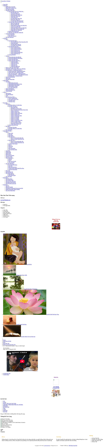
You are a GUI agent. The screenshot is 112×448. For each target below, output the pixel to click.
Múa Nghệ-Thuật (9, 173)
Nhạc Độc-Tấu (11, 140)
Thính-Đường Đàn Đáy (13, 82)
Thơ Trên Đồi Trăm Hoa (13, 46)
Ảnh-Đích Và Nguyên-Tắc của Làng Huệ (14, 188)
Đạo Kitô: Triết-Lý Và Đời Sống (15, 105)
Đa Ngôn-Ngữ (6, 407)
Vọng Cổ (10, 147)
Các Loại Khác (11, 162)
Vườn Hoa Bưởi (14, 61)
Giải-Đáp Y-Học (11, 101)
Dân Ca (9, 144)
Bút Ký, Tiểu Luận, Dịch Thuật (12, 67)
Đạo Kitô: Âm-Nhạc (12, 106)
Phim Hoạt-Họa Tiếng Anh (16, 15)
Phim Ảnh (8, 170)
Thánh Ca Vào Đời (15, 118)
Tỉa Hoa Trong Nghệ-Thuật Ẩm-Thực (16, 168)
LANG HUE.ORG (47, 445)
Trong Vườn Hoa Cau (15, 51)
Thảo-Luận (8, 78)
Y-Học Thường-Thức (12, 98)
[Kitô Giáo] (10, 104)
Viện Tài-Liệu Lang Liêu (11, 183)
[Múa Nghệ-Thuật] (13, 173)
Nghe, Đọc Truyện (12, 161)
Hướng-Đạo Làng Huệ (10, 6)
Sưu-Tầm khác (9, 176)
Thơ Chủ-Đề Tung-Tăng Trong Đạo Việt (19, 41)
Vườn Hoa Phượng (15, 63)
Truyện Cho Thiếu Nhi (15, 26)
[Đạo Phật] (10, 126)
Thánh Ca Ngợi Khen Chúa (16, 120)
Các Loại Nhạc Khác (12, 149)
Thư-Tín (7, 185)
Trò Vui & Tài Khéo (10, 155)
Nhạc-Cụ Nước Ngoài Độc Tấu (17, 142)
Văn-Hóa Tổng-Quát (10, 79)
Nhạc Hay (10, 134)
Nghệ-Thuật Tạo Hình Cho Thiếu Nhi (19, 25)
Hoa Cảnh (10, 166)
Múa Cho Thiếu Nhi (15, 23)
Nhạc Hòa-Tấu (11, 136)
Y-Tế (7, 95)
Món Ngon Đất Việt (12, 167)
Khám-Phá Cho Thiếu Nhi (16, 30)
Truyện (7, 56)
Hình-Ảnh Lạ (8, 154)
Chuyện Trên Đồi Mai (10, 77)
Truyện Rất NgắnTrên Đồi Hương (15, 58)
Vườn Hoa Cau (14, 65)
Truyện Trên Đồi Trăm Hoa (14, 60)
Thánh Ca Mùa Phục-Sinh (16, 115)
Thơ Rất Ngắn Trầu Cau (16, 44)
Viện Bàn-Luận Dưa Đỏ (11, 182)
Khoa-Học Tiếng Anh (15, 19)
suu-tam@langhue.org (5, 200)
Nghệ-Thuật (5, 80)
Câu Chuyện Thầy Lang (13, 99)
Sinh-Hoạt (5, 184)
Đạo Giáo (5, 102)
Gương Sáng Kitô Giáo (13, 125)
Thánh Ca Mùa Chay (15, 114)
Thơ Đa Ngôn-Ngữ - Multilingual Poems (16, 71)
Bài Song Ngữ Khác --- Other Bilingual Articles (18, 74)
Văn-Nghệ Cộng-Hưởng (16, 45)
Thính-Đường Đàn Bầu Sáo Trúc (15, 84)
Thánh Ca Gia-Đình (15, 119)
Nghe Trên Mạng (9, 157)
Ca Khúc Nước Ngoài (12, 143)
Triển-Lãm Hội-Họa (10, 88)
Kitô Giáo (8, 104)
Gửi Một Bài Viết (6, 373)
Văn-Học (5, 38)
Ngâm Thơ (10, 146)
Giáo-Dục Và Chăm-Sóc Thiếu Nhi (15, 32)
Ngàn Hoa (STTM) (7, 130)
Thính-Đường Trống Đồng (13, 85)
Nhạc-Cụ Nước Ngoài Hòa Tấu (17, 139)
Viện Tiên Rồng (9, 178)
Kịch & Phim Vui (9, 171)
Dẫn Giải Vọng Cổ (12, 36)
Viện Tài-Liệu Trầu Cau (11, 181)
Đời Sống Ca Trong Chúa (16, 108)
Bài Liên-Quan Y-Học (10, 96)
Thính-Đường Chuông (13, 86)
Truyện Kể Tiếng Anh (15, 13)
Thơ (6, 39)
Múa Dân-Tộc (11, 174)
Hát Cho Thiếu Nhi (15, 24)
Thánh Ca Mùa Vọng (15, 112)
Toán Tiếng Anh (14, 17)
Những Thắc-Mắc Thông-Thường (13, 189)
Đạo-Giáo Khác (9, 129)
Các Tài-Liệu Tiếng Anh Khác (17, 20)
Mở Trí (9, 160)
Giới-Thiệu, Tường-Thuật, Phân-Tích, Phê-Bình (15, 68)
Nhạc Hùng (10, 135)
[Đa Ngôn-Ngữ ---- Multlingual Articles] (22, 70)
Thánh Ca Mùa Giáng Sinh (16, 113)
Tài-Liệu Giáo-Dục (10, 37)
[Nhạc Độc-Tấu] (14, 140)
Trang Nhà (5, 4)
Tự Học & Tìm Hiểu (10, 33)
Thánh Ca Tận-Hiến (15, 116)
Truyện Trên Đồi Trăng (13, 59)
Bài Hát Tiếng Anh (15, 12)
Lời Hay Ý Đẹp (9, 156)
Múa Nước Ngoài (12, 175)
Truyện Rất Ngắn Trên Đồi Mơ (14, 57)
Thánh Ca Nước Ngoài (15, 121)
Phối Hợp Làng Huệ (73, 445)
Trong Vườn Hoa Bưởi (15, 47)
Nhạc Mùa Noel (14, 107)
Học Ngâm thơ (11, 34)
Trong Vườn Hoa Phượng (16, 48)
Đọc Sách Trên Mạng (12, 164)
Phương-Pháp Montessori (13, 31)
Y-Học (4, 92)
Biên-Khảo (5, 177)
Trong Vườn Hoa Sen (15, 50)
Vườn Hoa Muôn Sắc (15, 66)
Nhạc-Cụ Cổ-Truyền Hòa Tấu (17, 137)
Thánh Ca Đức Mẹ (15, 111)
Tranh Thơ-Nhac (14, 43)
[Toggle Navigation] (1, 2)
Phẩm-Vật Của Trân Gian (11, 8)
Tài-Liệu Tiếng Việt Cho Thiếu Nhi (15, 22)
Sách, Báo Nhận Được (10, 190)
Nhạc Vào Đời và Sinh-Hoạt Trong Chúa (19, 109)
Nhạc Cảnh (10, 133)
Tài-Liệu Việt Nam (9, 163)
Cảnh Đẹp (8, 150)
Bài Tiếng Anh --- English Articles (15, 75)
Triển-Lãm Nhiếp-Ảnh (10, 89)
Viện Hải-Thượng (9, 94)
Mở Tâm (10, 159)
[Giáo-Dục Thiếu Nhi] (14, 10)
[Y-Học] (6, 92)
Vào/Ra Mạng (6, 374)
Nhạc (7, 132)
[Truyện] (9, 56)
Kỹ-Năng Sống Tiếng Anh (16, 18)
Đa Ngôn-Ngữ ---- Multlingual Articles (14, 70)
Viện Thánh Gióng (9, 180)
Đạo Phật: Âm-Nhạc (12, 127)
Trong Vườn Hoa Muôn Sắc (16, 52)
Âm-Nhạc (8, 81)
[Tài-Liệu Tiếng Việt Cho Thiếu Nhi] (23, 22)
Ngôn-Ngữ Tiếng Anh (15, 16)
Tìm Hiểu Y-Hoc (11, 100)
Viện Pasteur (8, 93)
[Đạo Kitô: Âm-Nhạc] (17, 106)
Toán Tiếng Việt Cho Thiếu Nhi (17, 29)
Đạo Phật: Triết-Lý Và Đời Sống (15, 128)
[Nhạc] (8, 132)
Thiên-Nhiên (8, 152)
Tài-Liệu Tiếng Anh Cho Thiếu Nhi (15, 11)
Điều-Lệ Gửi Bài (9, 187)
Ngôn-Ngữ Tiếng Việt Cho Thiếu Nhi (18, 27)
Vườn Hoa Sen (14, 64)
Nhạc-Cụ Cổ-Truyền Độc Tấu (17, 141)
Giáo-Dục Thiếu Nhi (10, 10)
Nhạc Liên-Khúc (11, 148)
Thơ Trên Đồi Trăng (12, 40)
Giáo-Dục (5, 5)
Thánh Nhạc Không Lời (16, 123)
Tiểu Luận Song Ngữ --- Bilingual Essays (16, 73)
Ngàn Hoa (5, 410)
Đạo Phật (8, 126)
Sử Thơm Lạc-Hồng (10, 9)
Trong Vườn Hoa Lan (15, 53)
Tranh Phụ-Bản (9, 91)
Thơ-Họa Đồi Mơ (12, 54)
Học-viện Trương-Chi (12, 87)
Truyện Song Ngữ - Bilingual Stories (15, 72)
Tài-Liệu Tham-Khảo (12, 169)
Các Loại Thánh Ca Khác (16, 122)
